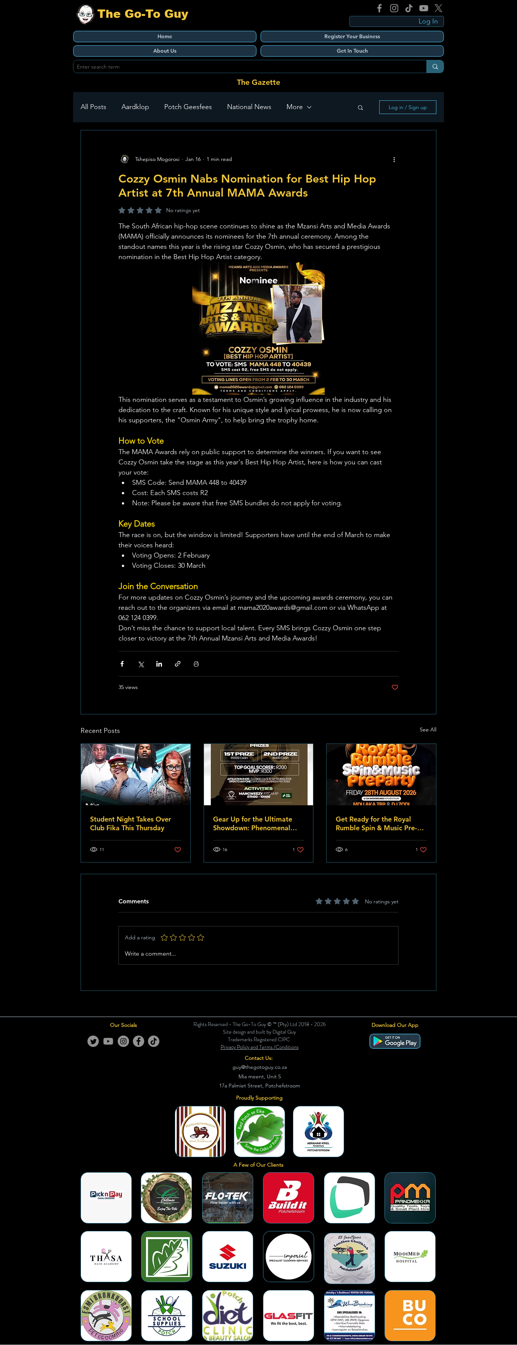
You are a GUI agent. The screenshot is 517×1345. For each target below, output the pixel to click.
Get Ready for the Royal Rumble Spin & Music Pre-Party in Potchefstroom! (376, 823)
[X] (438, 8)
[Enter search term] (435, 66)
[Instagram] (394, 8)
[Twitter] (93, 1041)
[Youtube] (108, 1041)
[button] (360, 107)
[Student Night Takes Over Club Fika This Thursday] (135, 774)
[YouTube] (423, 8)
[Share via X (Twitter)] (140, 663)
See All (428, 729)
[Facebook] (379, 8)
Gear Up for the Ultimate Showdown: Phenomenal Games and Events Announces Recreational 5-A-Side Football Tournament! (258, 823)
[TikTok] (408, 8)
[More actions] (394, 159)
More (295, 107)
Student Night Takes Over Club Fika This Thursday (130, 823)
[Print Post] (196, 663)
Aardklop (135, 107)
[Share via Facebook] (122, 663)
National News (249, 107)
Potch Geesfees (188, 107)
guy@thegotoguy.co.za (259, 1067)
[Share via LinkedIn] (159, 663)
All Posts (93, 107)
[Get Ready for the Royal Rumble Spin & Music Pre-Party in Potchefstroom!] (381, 774)
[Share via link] (177, 663)
